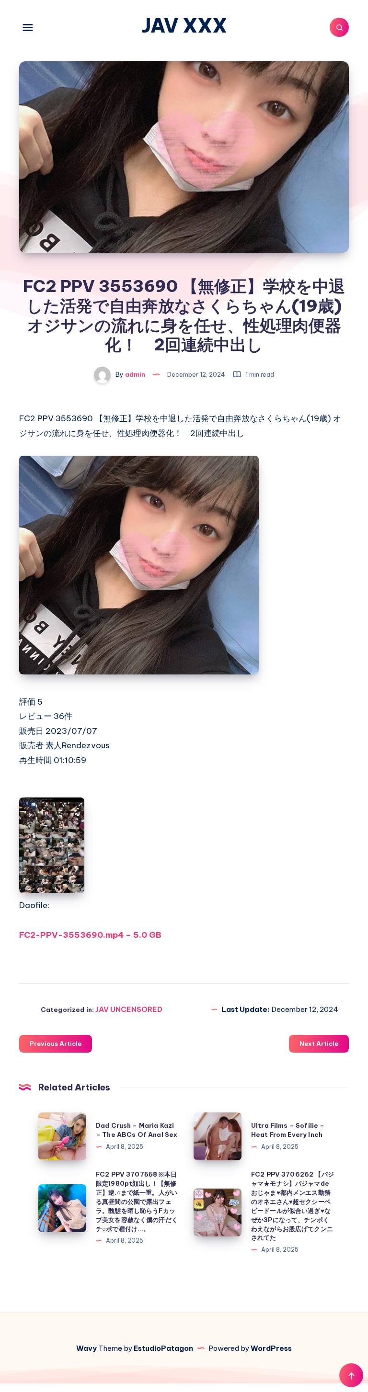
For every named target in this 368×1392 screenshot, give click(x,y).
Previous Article (55, 1043)
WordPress (271, 1348)
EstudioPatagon (163, 1348)
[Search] (339, 27)
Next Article (318, 1043)
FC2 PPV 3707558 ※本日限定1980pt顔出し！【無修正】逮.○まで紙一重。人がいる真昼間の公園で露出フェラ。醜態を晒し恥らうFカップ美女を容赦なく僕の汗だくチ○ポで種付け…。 (137, 1201)
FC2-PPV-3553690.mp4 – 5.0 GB (90, 935)
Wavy (86, 1348)
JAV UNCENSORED (128, 1009)
